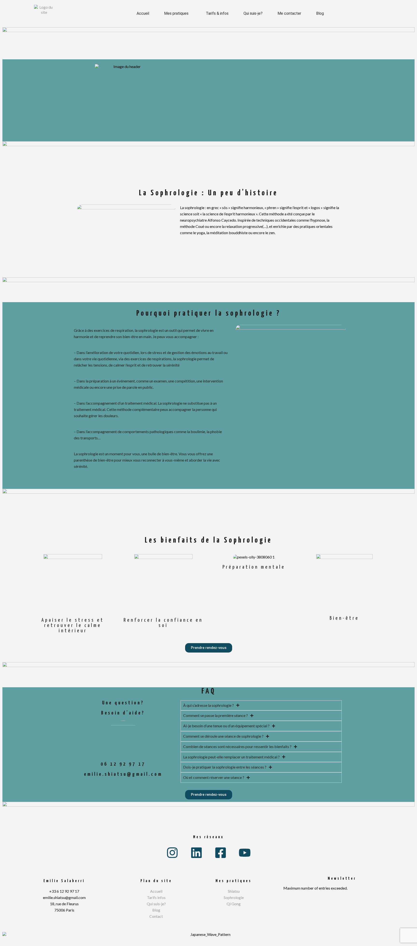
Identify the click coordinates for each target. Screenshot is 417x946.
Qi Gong (234, 903)
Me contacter (289, 13)
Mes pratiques (176, 13)
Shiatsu (234, 891)
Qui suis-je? (253, 13)
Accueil (143, 13)
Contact (156, 916)
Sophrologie (234, 897)
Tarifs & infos (217, 13)
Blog (320, 13)
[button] (177, 13)
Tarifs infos (156, 897)
